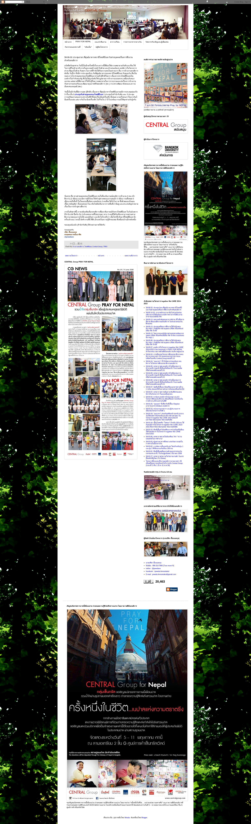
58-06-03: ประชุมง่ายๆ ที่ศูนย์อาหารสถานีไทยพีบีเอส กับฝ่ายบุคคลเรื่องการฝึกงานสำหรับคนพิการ (164, 309)
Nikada (127, 818)
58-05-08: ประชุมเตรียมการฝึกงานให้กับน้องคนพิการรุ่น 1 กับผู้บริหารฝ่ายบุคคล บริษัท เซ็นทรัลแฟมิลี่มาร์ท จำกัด (164, 342)
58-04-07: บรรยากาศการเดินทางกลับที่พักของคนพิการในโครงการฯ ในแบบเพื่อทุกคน (164, 393)
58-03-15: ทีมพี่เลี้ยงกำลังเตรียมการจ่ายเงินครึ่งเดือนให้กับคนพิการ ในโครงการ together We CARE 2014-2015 (165, 432)
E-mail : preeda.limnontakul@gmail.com (161, 574)
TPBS (105, 246)
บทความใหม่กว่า (71, 256)
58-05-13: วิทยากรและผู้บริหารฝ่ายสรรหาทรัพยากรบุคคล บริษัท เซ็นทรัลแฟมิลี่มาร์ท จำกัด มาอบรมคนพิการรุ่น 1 (165, 335)
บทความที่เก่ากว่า (131, 256)
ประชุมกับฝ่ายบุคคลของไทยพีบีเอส (89, 94)
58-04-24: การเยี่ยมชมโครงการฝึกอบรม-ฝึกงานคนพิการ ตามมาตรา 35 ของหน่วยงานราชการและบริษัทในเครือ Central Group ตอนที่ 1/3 (164, 356)
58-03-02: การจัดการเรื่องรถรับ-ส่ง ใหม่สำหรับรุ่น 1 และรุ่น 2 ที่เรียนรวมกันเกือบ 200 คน (164, 447)
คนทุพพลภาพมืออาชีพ (72, 235)
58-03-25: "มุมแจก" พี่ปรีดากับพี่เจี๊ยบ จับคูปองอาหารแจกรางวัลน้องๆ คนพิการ (162, 405)
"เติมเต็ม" (88, 47)
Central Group (97, 246)
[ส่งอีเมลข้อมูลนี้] (71, 243)
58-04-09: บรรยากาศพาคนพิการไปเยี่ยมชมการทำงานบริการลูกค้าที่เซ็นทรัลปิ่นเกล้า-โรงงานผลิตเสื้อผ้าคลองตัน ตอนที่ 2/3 (164, 375)
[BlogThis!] (73, 243)
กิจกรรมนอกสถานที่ (72, 47)
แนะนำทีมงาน (100, 42)
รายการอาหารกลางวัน (132, 42)
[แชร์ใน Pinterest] (81, 243)
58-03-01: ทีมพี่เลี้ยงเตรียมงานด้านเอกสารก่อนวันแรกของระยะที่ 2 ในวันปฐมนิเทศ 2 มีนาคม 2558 (164, 452)
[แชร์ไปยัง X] (76, 243)
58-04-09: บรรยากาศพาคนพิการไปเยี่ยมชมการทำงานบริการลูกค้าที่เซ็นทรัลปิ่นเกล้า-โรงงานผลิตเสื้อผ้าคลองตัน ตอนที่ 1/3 (164, 382)
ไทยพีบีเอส (88, 246)
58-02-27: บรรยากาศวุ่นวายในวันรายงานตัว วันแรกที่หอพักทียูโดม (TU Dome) (165, 457)
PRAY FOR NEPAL (83, 41)
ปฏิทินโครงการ (102, 47)
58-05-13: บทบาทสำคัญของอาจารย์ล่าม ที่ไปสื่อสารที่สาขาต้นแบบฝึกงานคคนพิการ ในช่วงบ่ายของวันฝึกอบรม (165, 322)
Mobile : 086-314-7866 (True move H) (160, 566)
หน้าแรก (68, 42)
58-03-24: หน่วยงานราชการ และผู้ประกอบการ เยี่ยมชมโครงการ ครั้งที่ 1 (163, 410)
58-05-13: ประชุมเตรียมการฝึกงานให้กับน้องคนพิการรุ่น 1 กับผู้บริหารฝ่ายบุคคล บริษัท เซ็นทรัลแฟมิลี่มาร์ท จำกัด (164, 329)
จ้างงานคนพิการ (78, 246)
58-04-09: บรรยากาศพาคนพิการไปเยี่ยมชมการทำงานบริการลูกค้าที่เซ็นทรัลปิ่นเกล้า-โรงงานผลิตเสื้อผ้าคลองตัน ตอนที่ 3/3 (164, 368)
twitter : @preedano (153, 568)
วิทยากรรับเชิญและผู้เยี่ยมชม (157, 42)
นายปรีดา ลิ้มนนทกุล (153, 563)
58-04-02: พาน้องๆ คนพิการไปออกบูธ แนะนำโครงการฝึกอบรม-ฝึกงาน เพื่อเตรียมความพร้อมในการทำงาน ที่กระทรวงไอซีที (164, 399)
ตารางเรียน (114, 42)
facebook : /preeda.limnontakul (157, 571)
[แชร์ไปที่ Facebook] (78, 243)
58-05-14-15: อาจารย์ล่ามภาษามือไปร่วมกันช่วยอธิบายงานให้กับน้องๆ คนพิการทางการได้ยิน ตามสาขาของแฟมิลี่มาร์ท (164, 315)
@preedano (69, 237)
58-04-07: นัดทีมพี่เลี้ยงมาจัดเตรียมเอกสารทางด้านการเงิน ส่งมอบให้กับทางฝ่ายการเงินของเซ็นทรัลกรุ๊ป (165, 388)
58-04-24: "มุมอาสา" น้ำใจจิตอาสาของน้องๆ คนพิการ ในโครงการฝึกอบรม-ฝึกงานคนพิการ (163, 362)
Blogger (144, 818)
